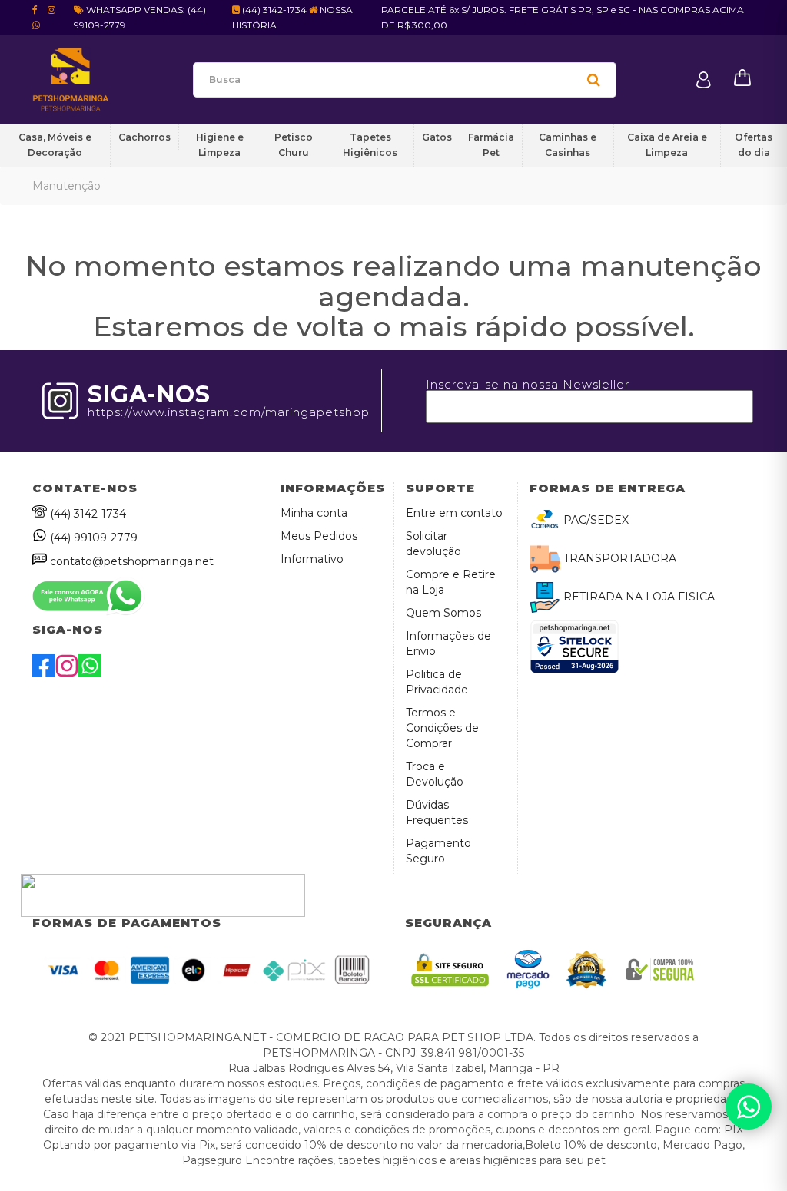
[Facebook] (43, 673)
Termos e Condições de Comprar (442, 728)
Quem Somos (443, 613)
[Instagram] (66, 673)
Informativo (312, 559)
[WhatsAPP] (89, 673)
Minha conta (314, 513)
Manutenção (66, 186)
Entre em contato (454, 513)
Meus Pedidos (319, 536)
